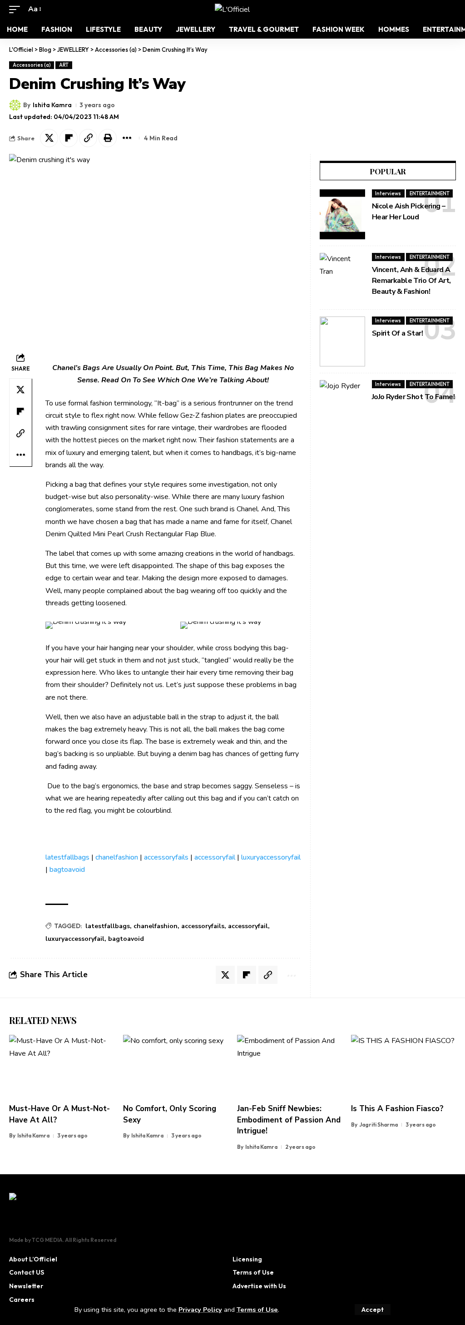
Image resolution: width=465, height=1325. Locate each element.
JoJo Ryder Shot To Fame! (413, 397)
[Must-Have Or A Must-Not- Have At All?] (61, 1066)
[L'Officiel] (232, 9)
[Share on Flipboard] (68, 138)
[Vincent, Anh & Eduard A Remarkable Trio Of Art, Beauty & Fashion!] (342, 278)
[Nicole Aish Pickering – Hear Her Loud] (342, 214)
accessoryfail (214, 857)
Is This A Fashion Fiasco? (397, 1108)
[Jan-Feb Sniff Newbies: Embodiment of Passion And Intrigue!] (289, 1066)
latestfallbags (67, 857)
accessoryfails (166, 857)
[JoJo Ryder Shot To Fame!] (342, 405)
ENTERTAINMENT (430, 193)
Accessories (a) (32, 65)
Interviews (388, 193)
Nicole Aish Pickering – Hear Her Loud (408, 211)
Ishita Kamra (52, 105)
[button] (373, 1309)
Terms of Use (257, 1309)
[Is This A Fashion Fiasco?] (403, 1066)
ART (64, 65)
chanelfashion (116, 857)
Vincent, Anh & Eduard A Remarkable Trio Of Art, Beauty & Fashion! (411, 281)
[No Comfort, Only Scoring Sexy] (175, 1066)
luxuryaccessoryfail (271, 857)
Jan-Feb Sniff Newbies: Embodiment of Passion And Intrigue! (289, 1119)
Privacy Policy (200, 1309)
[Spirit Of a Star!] (342, 341)
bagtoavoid (67, 870)
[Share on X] (49, 138)
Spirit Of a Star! (397, 333)
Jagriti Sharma (378, 1124)
